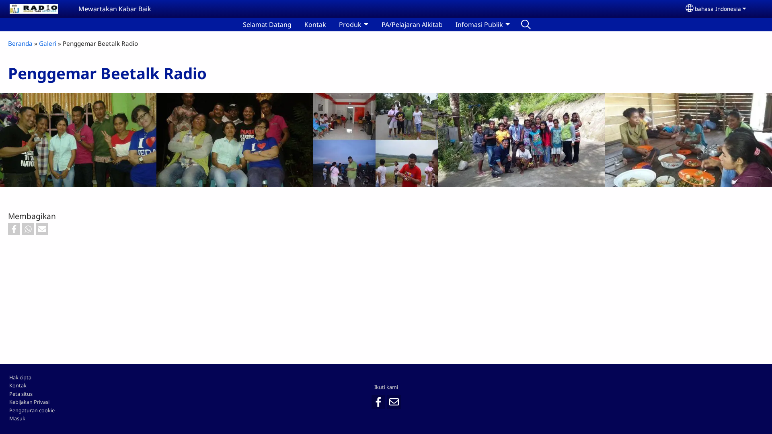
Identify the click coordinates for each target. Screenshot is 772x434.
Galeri (47, 43)
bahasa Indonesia (718, 8)
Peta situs (21, 393)
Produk (350, 24)
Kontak (315, 24)
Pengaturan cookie (32, 410)
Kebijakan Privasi (29, 401)
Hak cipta (20, 377)
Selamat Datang (267, 24)
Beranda (20, 43)
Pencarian (526, 24)
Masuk (17, 418)
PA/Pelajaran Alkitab (412, 24)
